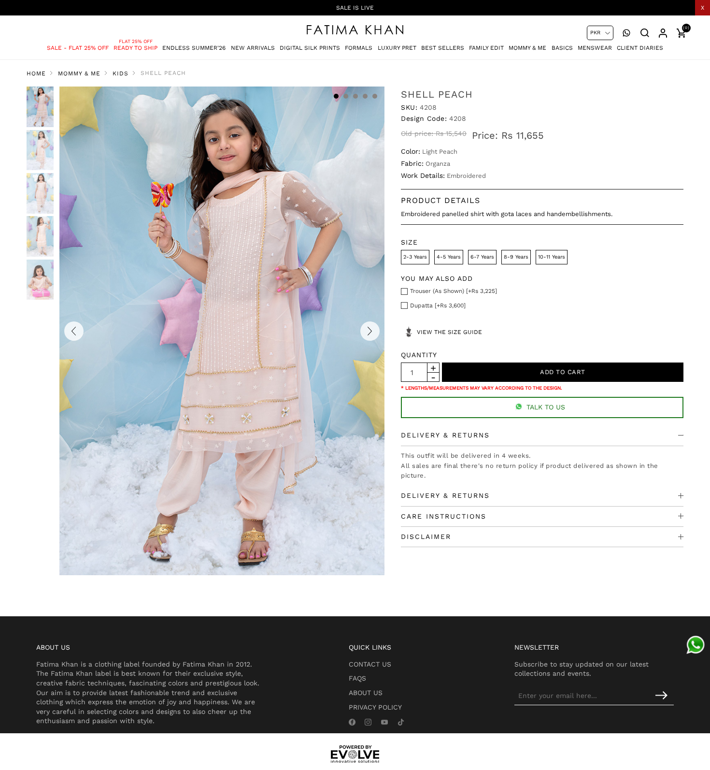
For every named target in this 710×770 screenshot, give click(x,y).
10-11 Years (551, 257)
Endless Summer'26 (194, 47)
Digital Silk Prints (310, 47)
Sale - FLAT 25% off (78, 47)
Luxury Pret (397, 47)
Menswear (595, 47)
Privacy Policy (375, 707)
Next (370, 331)
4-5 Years (449, 257)
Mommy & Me (527, 47)
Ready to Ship (135, 47)
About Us (366, 693)
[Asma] (695, 644)
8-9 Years (516, 257)
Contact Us (370, 664)
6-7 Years (482, 257)
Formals (358, 47)
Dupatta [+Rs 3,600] (438, 305)
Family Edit (486, 47)
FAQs (357, 678)
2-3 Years (415, 257)
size (409, 242)
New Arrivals (253, 47)
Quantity (419, 355)
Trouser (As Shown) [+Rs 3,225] (453, 291)
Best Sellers (442, 47)
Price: (485, 135)
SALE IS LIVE (355, 7)
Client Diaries (640, 47)
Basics (562, 47)
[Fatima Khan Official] (355, 29)
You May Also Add (437, 278)
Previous (74, 331)
